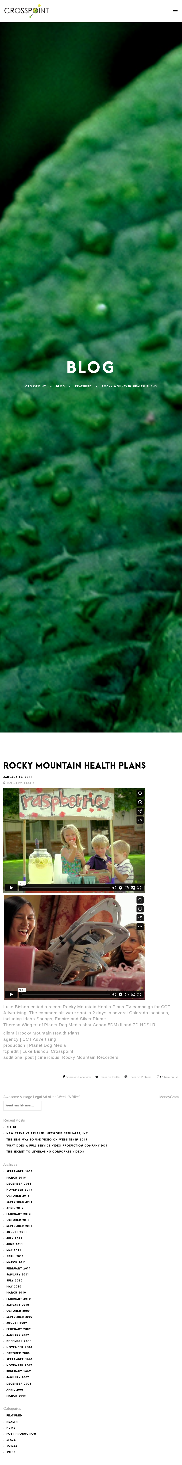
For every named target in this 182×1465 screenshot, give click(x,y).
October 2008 (18, 1353)
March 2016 (16, 1177)
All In (11, 1127)
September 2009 (19, 1317)
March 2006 (16, 1395)
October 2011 (18, 1220)
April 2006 (15, 1389)
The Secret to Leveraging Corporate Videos (45, 1151)
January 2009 (17, 1335)
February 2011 (18, 1268)
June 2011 (14, 1244)
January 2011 (17, 1274)
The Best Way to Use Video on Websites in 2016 (46, 1139)
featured (14, 1415)
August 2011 (16, 1232)
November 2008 (19, 1347)
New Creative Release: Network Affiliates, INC (47, 1133)
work (11, 1452)
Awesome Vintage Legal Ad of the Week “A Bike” (41, 1097)
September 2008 (19, 1359)
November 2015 (19, 1189)
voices (12, 1446)
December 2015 (19, 1183)
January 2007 (17, 1377)
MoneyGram (169, 1097)
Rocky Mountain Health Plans (49, 1033)
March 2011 (16, 1262)
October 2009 (18, 1311)
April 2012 (15, 1208)
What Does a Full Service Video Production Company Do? (56, 1145)
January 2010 (17, 1305)
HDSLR (29, 783)
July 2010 (14, 1280)
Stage (11, 1439)
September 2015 (19, 1201)
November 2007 (19, 1365)
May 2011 (14, 1250)
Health (12, 1421)
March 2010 (16, 1292)
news (10, 1427)
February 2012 (18, 1214)
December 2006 (19, 1383)
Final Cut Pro (14, 783)
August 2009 (16, 1323)
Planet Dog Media (62, 1024)
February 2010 (18, 1299)
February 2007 (18, 1371)
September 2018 (19, 1171)
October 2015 (18, 1195)
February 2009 (18, 1329)
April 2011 (15, 1256)
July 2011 (14, 1238)
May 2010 (14, 1286)
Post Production (21, 1433)
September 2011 (19, 1226)
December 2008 (19, 1341)
